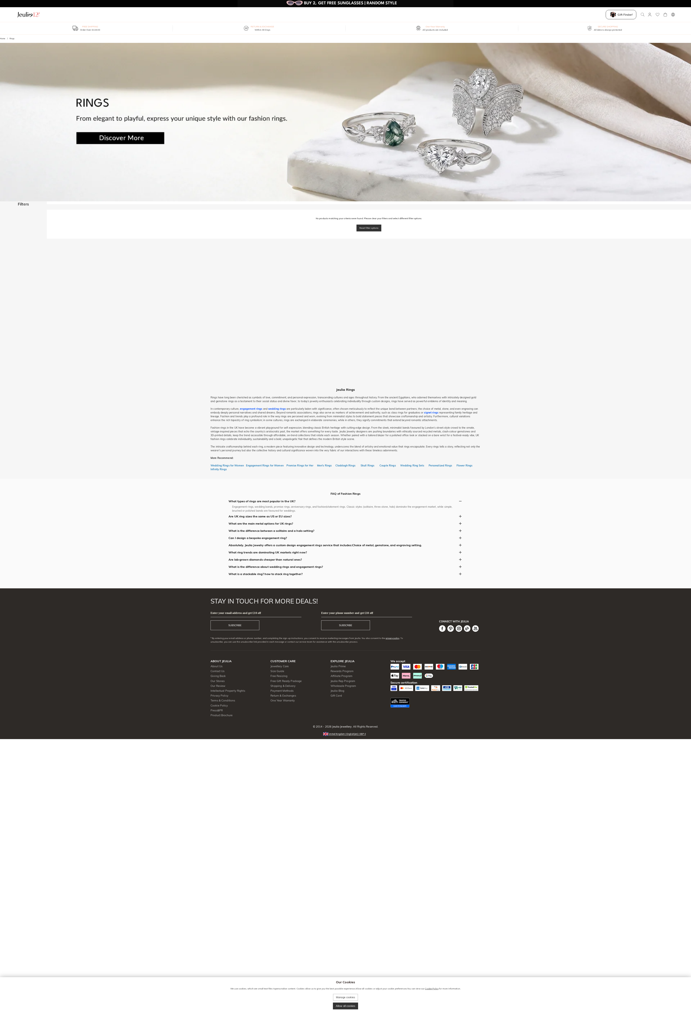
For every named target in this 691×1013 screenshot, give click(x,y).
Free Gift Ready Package (286, 681)
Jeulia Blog (337, 690)
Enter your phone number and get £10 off (347, 612)
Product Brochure (221, 715)
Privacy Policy (219, 695)
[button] (345, 733)
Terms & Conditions (223, 700)
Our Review (218, 686)
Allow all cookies (345, 1006)
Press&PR (217, 710)
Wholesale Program (343, 686)
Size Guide (277, 671)
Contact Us (217, 671)
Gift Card (336, 695)
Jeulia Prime (338, 666)
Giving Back (218, 676)
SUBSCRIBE (234, 625)
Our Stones (218, 681)
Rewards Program (342, 671)
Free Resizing (278, 676)
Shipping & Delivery (282, 686)
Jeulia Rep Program (343, 681)
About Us (216, 666)
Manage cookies (345, 997)
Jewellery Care (279, 666)
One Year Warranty (282, 700)
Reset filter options (369, 228)
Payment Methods (281, 690)
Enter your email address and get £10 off (236, 612)
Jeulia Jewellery (341, 726)
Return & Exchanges (283, 695)
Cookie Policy (219, 705)
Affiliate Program (341, 676)
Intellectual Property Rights (228, 690)
